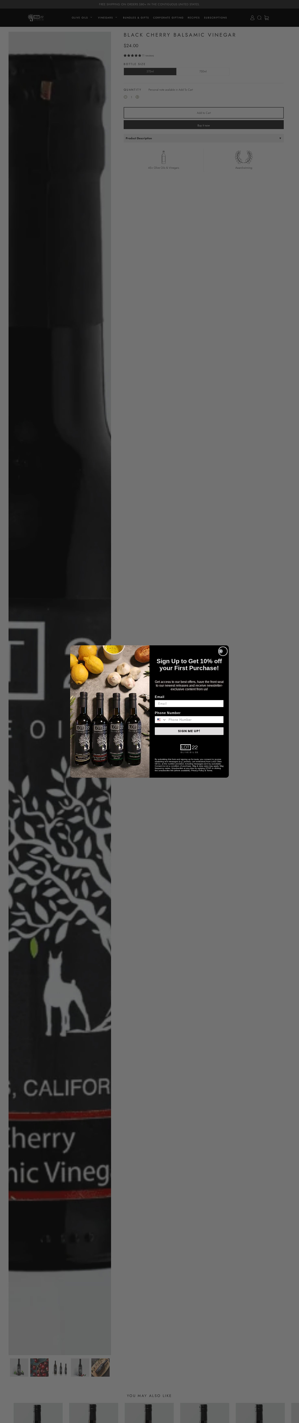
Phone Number (168, 713)
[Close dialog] (223, 651)
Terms (209, 770)
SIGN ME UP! (189, 731)
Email (159, 697)
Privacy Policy (197, 770)
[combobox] (161, 719)
